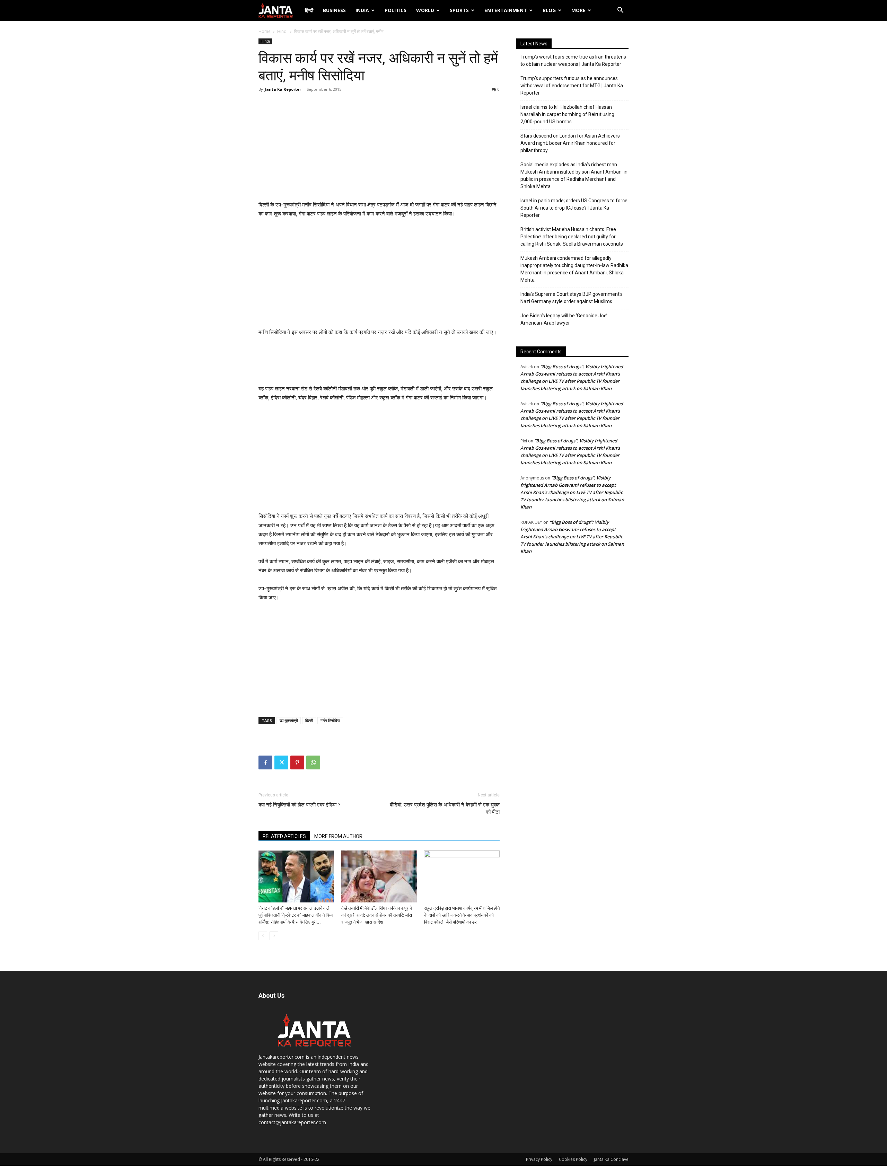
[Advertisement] (379, 148)
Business (334, 10)
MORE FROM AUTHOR (338, 836)
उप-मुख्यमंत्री (289, 720)
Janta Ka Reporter (283, 89)
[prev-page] (262, 936)
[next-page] (274, 936)
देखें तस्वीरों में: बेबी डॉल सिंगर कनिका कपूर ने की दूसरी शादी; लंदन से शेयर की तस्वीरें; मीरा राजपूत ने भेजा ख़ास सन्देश (376, 915)
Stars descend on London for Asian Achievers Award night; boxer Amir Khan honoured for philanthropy (570, 143)
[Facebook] (265, 762)
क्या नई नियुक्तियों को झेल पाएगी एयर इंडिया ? (299, 805)
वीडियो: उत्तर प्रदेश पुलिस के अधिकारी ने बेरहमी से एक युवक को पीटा (445, 808)
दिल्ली (309, 720)
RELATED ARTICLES (284, 836)
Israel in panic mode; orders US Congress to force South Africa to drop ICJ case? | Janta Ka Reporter (573, 208)
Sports (459, 10)
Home (264, 31)
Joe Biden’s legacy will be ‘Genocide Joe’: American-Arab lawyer (564, 319)
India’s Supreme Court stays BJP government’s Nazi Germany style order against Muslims (571, 297)
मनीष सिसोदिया (330, 720)
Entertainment (505, 10)
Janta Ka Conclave (611, 1159)
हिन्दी (309, 10)
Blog (549, 10)
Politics (395, 10)
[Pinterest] (297, 762)
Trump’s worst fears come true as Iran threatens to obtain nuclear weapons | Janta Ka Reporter (573, 60)
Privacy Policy (539, 1159)
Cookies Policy (573, 1159)
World (425, 10)
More (578, 10)
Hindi (282, 31)
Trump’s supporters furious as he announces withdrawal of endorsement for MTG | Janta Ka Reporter (571, 86)
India (362, 10)
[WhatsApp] (313, 762)
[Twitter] (281, 762)
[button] (620, 11)
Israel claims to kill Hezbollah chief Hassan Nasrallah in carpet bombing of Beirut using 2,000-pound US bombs (567, 114)
